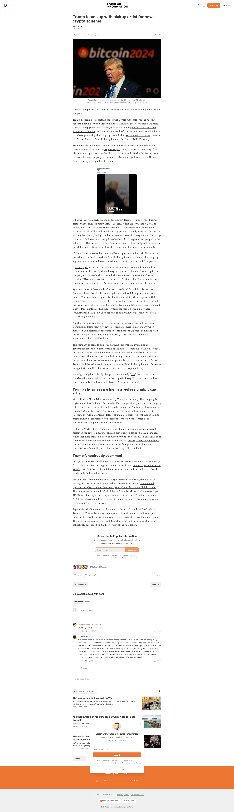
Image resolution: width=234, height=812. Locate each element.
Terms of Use (128, 760)
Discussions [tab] (91, 691)
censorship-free (99, 419)
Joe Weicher (83, 624)
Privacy (120, 795)
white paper (81, 267)
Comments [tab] (78, 602)
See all (78, 758)
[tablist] (83, 601)
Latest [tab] (81, 691)
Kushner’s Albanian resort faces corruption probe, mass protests (104, 718)
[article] (117, 704)
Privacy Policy (135, 763)
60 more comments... (81, 679)
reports (99, 120)
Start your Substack (110, 801)
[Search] (198, 5)
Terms (126, 795)
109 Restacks (102, 567)
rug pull (137, 309)
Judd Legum (77, 26)
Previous (82, 584)
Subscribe (213, 5)
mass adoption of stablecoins (111, 239)
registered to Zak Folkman (87, 403)
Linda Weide (83, 636)
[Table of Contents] (2, 406)
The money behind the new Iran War (93, 698)
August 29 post (112, 149)
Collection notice (137, 795)
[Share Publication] (204, 5)
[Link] (69, 391)
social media (133, 135)
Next (153, 584)
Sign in (226, 5)
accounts (145, 135)
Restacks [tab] (88, 602)
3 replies (84, 668)
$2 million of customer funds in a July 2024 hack (122, 437)
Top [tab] (75, 691)
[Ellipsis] (160, 624)
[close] (140, 723)
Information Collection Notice (116, 763)
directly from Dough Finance (143, 440)
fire (133, 374)
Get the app (129, 801)
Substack (105, 807)
